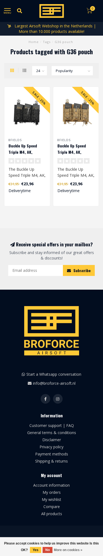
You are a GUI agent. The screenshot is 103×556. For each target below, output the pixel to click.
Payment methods (51, 454)
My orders (52, 492)
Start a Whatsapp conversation (53, 374)
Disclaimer (51, 439)
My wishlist (51, 499)
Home (34, 42)
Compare (51, 506)
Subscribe (81, 270)
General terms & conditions (51, 432)
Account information (51, 485)
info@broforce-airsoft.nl (54, 383)
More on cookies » (68, 550)
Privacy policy (51, 446)
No (47, 550)
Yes (35, 550)
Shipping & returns (51, 461)
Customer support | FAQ (51, 425)
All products (51, 513)
